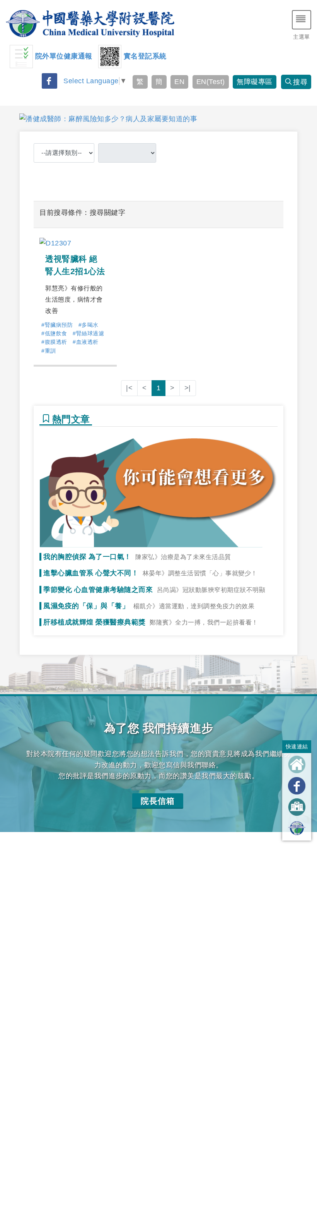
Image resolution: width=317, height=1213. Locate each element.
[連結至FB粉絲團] (296, 785)
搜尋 (300, 82)
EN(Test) (210, 82)
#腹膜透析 (54, 342)
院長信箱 (158, 800)
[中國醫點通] (296, 828)
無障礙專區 (255, 82)
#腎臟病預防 (57, 325)
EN (179, 82)
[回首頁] (296, 764)
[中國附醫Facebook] (49, 81)
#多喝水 (88, 325)
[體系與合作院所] (296, 806)
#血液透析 (86, 342)
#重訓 (48, 351)
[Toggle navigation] (301, 19)
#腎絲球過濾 (88, 333)
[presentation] (12, 119)
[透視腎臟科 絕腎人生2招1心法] (55, 243)
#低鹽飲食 (54, 333)
